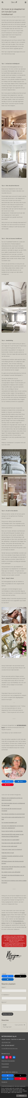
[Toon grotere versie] (14, 124)
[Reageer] (24, 1025)
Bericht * (4, 1002)
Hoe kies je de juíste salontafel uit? (12, 843)
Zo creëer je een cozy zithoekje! (11, 872)
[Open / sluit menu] (25, 2)
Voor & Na (18, 923)
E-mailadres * (5, 994)
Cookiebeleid (5, 1067)
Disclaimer (4, 1082)
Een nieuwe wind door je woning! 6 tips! (13, 814)
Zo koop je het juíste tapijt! (9, 846)
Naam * (4, 987)
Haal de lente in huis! (8, 852)
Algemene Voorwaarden (8, 1061)
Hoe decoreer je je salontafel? (10, 839)
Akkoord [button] (21, 1095)
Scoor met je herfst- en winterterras (12, 831)
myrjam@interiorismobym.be (10, 1048)
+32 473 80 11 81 (6, 1042)
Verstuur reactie (7, 1014)
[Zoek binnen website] (2, 2)
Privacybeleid (5, 1064)
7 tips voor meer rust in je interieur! (12, 849)
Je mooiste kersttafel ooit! (9, 822)
